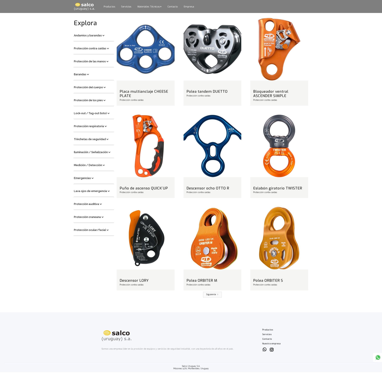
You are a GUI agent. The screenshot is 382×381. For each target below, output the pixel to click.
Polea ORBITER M (202, 280)
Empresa (189, 6)
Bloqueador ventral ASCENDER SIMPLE (270, 93)
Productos (109, 6)
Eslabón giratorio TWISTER (277, 188)
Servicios (126, 6)
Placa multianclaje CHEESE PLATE (144, 93)
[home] (84, 6)
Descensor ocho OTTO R (208, 188)
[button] (149, 6)
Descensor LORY (134, 280)
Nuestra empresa (271, 344)
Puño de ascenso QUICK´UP (144, 188)
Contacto (173, 6)
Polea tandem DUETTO (207, 91)
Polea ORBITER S (268, 280)
